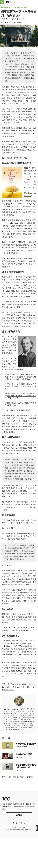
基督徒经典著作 (21, 7)
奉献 (24, 827)
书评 (9, 777)
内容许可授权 (17, 827)
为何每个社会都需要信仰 (26, 744)
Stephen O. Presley (22, 746)
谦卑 (3, 777)
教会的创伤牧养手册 (24, 754)
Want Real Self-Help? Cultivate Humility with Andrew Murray (19, 687)
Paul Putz (19, 770)
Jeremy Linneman (17, 22)
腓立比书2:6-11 (18, 369)
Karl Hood (19, 757)
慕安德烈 (30, 777)
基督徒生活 (5, 7)
